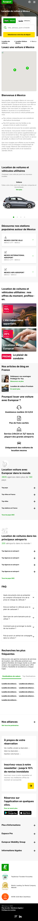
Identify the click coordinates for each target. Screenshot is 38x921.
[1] (13, 217)
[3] (20, 217)
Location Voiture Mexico (21, 42)
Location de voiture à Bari (27, 683)
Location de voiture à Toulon (9, 700)
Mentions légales (17, 908)
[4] (24, 217)
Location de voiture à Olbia (9, 692)
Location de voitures (6, 42)
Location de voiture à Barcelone (9, 683)
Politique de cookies (9, 910)
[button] (14, 70)
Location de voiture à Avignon (27, 696)
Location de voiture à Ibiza (27, 688)
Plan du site (6, 908)
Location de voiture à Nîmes (9, 696)
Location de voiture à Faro (27, 692)
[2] (17, 217)
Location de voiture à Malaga (9, 688)
